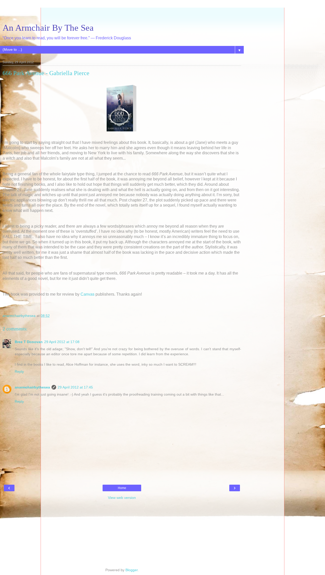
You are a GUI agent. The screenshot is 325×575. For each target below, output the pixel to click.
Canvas (87, 294)
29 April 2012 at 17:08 (61, 342)
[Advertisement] (121, 14)
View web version (122, 498)
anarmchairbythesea (32, 387)
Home (122, 488)
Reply (19, 371)
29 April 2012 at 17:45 (75, 387)
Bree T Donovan (29, 342)
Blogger (131, 570)
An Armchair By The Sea (48, 27)
